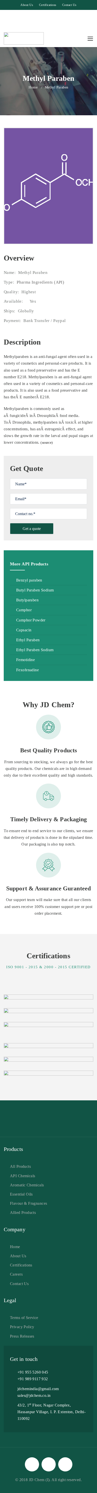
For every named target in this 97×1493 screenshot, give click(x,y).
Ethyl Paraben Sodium (34, 650)
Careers (16, 1274)
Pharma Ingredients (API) (40, 282)
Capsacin (23, 630)
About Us (26, 5)
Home (33, 87)
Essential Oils (21, 1194)
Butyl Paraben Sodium (35, 590)
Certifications (47, 5)
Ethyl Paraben (28, 640)
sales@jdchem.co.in (34, 1395)
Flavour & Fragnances (28, 1203)
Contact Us (69, 5)
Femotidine (25, 660)
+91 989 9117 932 (32, 1379)
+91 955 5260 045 (32, 1372)
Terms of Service (24, 1318)
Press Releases (22, 1336)
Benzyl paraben (29, 580)
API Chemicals (22, 1176)
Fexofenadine (27, 670)
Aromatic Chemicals (27, 1185)
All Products (20, 1166)
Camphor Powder (31, 620)
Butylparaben (27, 600)
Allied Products (23, 1212)
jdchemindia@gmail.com (38, 1389)
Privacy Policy (22, 1327)
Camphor (24, 610)
